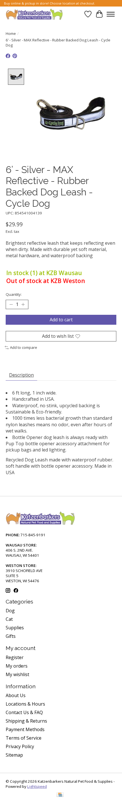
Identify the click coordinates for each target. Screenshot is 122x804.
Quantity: (14, 294)
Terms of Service (23, 738)
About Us (16, 695)
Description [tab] (21, 375)
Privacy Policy (20, 746)
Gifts (11, 636)
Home (11, 33)
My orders (17, 666)
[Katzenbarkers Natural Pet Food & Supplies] (34, 14)
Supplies (15, 627)
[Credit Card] (60, 795)
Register (15, 657)
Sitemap (14, 755)
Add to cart (61, 319)
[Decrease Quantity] (11, 304)
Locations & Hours (25, 704)
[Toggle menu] (110, 14)
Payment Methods (25, 729)
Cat (9, 619)
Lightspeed (37, 786)
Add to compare (23, 347)
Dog (10, 610)
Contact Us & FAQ (24, 712)
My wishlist (17, 674)
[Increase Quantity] (23, 304)
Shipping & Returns (26, 721)
